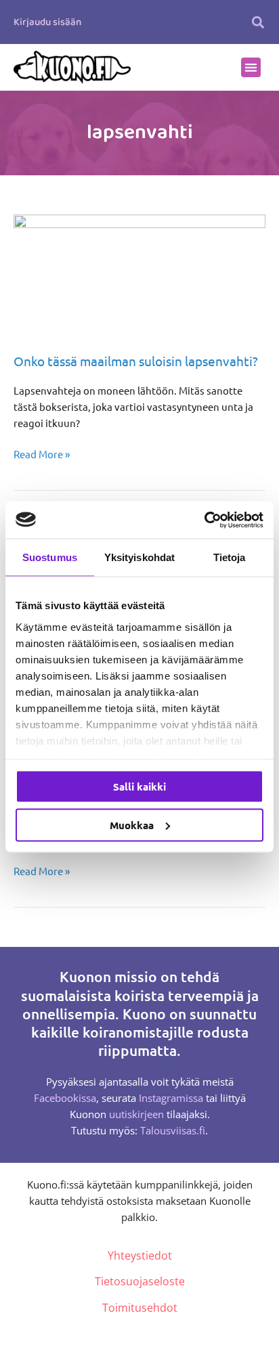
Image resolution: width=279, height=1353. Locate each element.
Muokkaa (132, 824)
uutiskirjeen (136, 1114)
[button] (258, 22)
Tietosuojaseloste (140, 1281)
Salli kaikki (139, 786)
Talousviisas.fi (172, 1130)
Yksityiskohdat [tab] (139, 557)
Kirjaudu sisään (47, 22)
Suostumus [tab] (49, 557)
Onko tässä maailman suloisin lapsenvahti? (136, 361)
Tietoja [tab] (229, 557)
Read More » (42, 453)
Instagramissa (171, 1098)
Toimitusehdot (139, 1307)
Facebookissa (65, 1098)
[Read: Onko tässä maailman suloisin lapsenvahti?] (139, 274)
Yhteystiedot (140, 1255)
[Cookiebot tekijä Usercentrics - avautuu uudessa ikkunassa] (204, 520)
